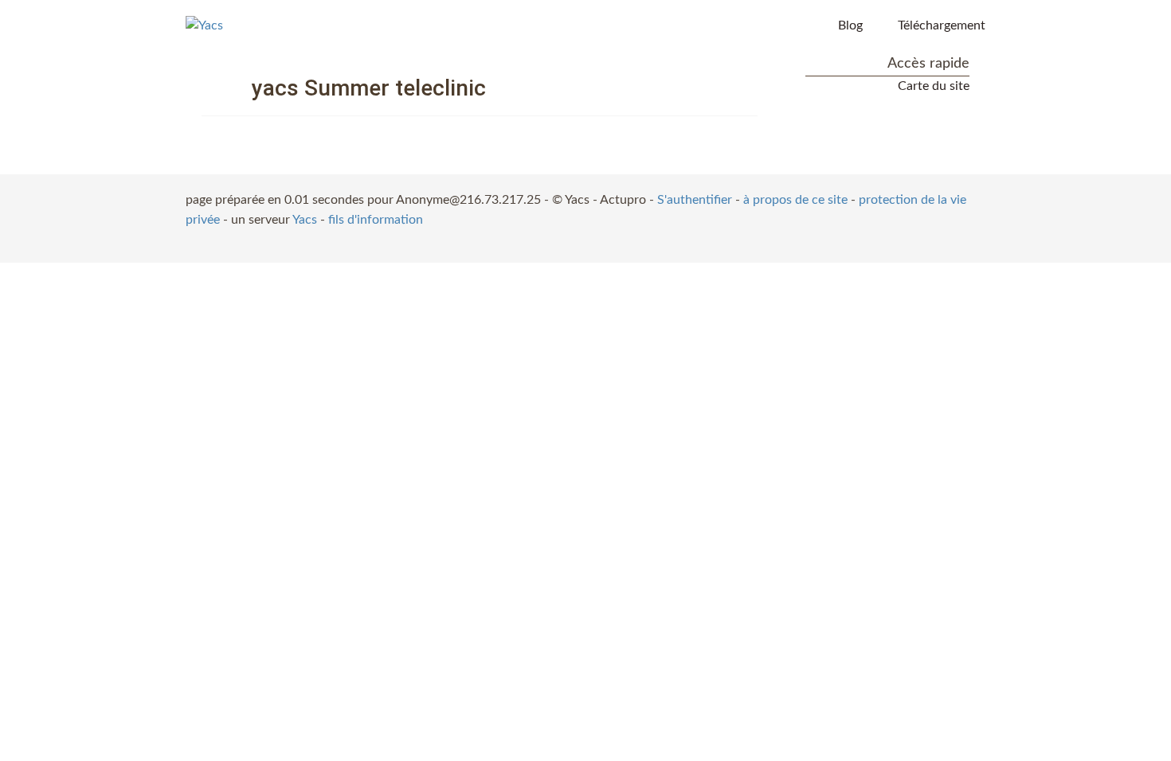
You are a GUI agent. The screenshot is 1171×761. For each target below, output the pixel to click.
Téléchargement (941, 25)
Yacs (304, 219)
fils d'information (375, 219)
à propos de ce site (795, 199)
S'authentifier (694, 199)
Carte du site (933, 86)
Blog (850, 25)
